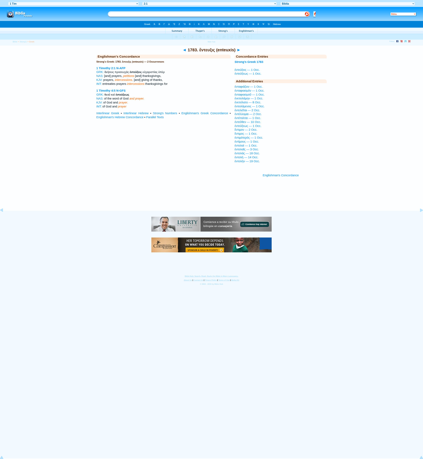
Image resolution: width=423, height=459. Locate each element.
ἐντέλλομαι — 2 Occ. (248, 114)
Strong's (23, 42)
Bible (15, 42)
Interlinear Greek (107, 113)
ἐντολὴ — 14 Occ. (246, 157)
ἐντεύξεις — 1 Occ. (247, 69)
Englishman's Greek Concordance (204, 113)
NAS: (99, 76)
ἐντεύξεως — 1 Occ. (248, 73)
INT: (99, 83)
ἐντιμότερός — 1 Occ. (249, 137)
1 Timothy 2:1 (105, 68)
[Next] (419, 217)
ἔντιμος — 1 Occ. (246, 133)
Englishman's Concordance (281, 175)
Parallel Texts (155, 117)
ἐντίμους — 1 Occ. (247, 141)
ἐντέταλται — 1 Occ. (248, 118)
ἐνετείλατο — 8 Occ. (248, 102)
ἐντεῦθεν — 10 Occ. (248, 122)
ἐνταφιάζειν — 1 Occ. (249, 86)
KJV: (99, 80)
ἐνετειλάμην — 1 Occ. (249, 98)
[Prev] (4, 217)
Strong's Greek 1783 (249, 62)
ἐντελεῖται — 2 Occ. (247, 110)
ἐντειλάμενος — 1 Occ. (250, 106)
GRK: (100, 72)
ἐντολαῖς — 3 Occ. (247, 149)
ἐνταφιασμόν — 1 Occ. (249, 90)
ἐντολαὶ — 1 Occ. (246, 145)
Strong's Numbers (165, 113)
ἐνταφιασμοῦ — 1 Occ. (250, 94)
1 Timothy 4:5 (105, 90)
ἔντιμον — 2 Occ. (246, 129)
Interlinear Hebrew (136, 113)
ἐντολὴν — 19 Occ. (247, 161)
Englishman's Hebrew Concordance (119, 117)
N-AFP (120, 68)
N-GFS (121, 90)
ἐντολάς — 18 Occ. (247, 153)
